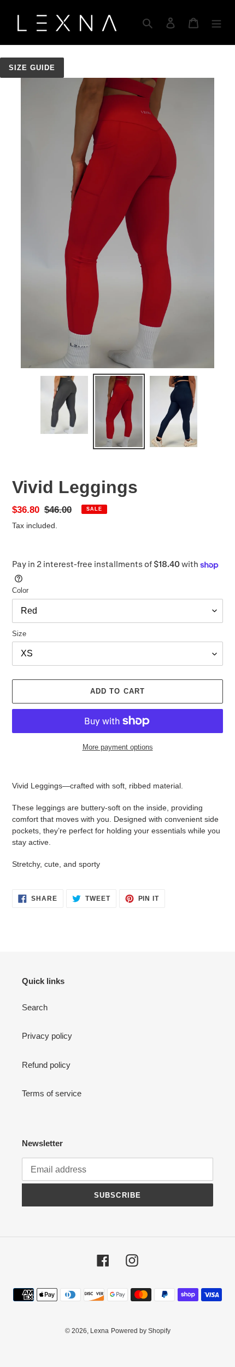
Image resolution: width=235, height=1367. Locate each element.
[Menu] (216, 23)
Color (20, 590)
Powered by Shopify (141, 1331)
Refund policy (46, 1064)
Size (19, 634)
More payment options (118, 747)
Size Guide (32, 68)
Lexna (99, 1331)
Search (35, 1007)
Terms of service (51, 1093)
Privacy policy (47, 1035)
